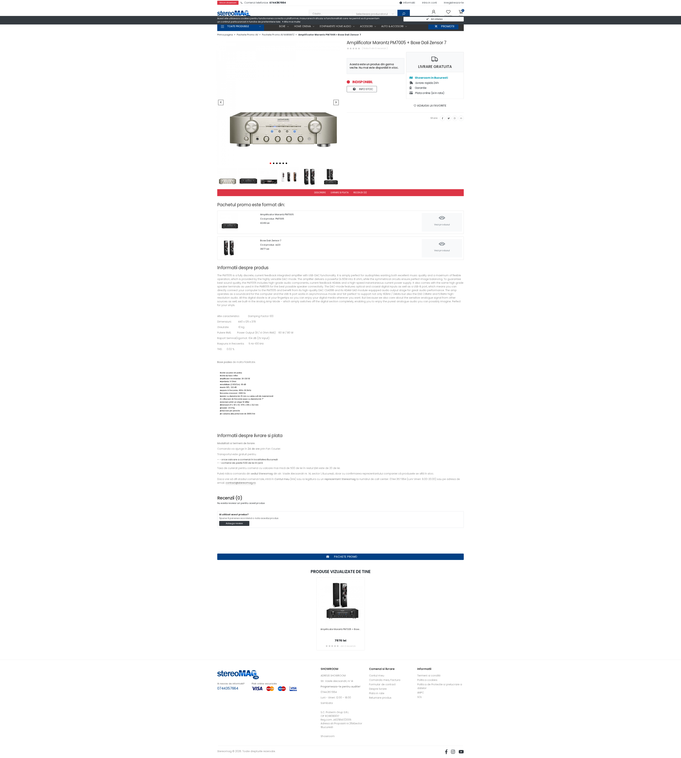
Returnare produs (380, 697)
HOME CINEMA (302, 26)
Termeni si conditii (428, 675)
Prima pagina (225, 34)
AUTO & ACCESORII (392, 26)
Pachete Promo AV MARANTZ (278, 34)
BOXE (282, 26)
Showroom (328, 736)
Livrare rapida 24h (427, 83)
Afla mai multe (292, 21)
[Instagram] (455, 118)
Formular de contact (382, 684)
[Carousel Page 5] (283, 163)
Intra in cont (429, 2)
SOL (419, 697)
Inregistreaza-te (454, 2)
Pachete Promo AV (247, 34)
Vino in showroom (227, 2)
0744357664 (227, 688)
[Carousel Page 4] (280, 163)
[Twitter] (448, 118)
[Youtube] (461, 751)
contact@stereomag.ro (241, 483)
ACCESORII (366, 26)
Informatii (409, 2)
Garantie (420, 88)
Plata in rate (376, 693)
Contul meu (376, 675)
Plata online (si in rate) (429, 93)
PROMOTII (447, 26)
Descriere (320, 192)
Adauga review (234, 523)
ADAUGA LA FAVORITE (431, 105)
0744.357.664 (329, 692)
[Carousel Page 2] (273, 163)
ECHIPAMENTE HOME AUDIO (335, 26)
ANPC (420, 692)
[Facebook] (442, 118)
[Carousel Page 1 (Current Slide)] (270, 163)
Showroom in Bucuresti (431, 78)
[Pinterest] (461, 118)
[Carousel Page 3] (277, 163)
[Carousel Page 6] (286, 163)
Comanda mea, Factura (384, 680)
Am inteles (436, 19)
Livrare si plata (339, 192)
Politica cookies (427, 680)
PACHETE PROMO (345, 557)
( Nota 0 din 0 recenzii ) (375, 48)
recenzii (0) (360, 192)
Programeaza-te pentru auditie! (340, 686)
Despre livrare (378, 689)
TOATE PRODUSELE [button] (238, 26)
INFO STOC (365, 89)
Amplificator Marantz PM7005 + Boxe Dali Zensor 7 (329, 34)
